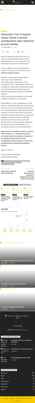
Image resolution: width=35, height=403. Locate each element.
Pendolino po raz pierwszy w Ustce (13, 284)
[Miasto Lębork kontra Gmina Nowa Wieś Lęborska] (29, 191)
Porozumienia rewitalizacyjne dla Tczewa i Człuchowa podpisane (17, 198)
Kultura (3, 375)
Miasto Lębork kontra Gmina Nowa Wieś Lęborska (29, 197)
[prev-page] (16, 204)
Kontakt (30, 398)
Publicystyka (4, 386)
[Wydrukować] (18, 51)
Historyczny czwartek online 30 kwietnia (8, 172)
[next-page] (18, 204)
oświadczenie (5, 162)
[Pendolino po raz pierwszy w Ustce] (17, 276)
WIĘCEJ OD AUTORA (24, 184)
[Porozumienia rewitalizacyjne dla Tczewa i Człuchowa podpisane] (17, 191)
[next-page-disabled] (4, 237)
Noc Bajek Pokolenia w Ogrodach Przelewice (17, 261)
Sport (2, 378)
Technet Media (18, 326)
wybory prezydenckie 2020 (8, 164)
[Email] (22, 51)
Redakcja (5, 398)
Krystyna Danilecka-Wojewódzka (21, 161)
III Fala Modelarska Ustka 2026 (12, 307)
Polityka (4, 31)
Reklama (12, 398)
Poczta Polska (13, 162)
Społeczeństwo (5, 381)
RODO (19, 162)
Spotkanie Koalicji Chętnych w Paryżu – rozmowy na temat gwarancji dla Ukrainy (6, 198)
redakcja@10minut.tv (21, 329)
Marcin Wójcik (7, 47)
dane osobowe (8, 161)
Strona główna (4, 6)
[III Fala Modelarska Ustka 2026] (17, 299)
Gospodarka (4, 384)
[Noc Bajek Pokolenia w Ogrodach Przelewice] (17, 253)
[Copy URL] (14, 51)
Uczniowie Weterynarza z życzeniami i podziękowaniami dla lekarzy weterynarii (27, 175)
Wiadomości (4, 373)
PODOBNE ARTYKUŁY (11, 184)
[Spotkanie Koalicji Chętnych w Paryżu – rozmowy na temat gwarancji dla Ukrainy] (6, 191)
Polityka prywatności (21, 398)
